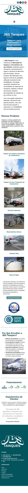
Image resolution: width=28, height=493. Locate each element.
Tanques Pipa (14, 253)
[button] (14, 21)
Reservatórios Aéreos (14, 232)
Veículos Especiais (14, 210)
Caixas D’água (14, 275)
